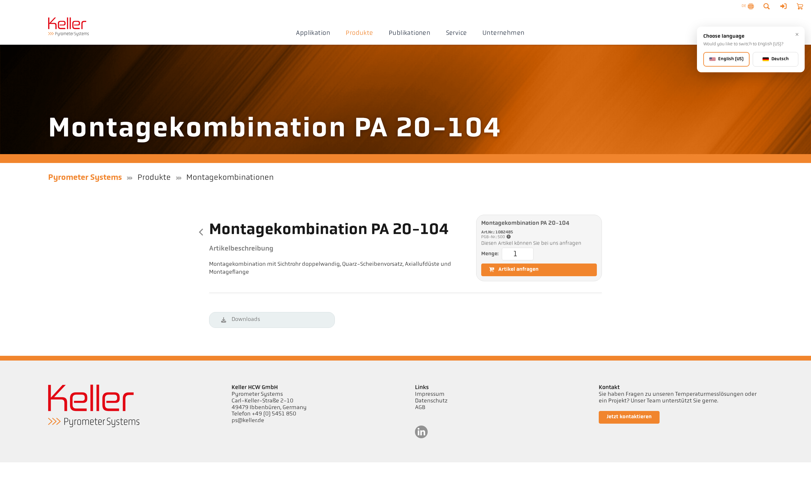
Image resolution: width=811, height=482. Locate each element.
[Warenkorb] (800, 6)
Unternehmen (503, 33)
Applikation (313, 33)
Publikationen (409, 33)
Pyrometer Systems (85, 178)
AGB (420, 408)
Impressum (429, 394)
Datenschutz (431, 401)
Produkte (359, 33)
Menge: (490, 254)
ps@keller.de (248, 421)
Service (456, 33)
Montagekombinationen (230, 178)
